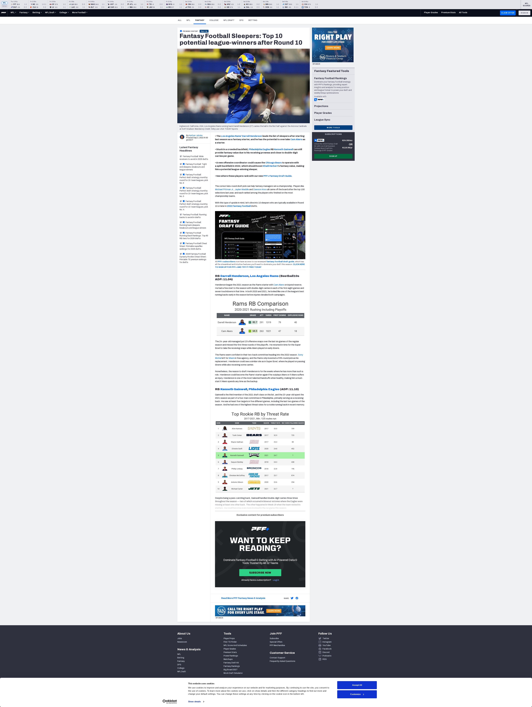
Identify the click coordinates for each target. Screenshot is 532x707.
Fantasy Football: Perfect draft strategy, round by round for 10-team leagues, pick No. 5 (194, 192)
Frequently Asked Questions (282, 661)
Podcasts (327, 656)
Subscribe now (260, 572)
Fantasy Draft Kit (231, 663)
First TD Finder (230, 642)
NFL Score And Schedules (235, 645)
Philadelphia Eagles (259, 149)
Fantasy (200, 20)
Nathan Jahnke (196, 135)
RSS (325, 659)
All (179, 20)
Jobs (179, 638)
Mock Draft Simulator (233, 673)
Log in (276, 580)
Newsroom (182, 642)
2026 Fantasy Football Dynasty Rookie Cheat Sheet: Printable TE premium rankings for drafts (193, 258)
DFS (241, 20)
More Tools (333, 128)
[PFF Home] (3, 13)
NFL (4, 3)
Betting (252, 20)
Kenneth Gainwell (283, 149)
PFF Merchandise (277, 645)
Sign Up (204, 31)
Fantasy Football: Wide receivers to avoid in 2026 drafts (194, 157)
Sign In (524, 13)
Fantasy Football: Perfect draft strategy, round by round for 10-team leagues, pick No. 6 (194, 179)
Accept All (357, 685)
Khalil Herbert (270, 166)
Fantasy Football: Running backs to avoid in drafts (193, 216)
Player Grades (230, 649)
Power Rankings (231, 656)
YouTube (327, 645)
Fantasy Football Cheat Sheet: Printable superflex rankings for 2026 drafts (193, 246)
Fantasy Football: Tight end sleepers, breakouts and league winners (193, 167)
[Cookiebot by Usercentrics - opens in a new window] (170, 702)
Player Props (229, 638)
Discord (326, 652)
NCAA (4, 6)
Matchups (228, 659)
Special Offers (276, 642)
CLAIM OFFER (507, 13)
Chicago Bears (273, 162)
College (213, 20)
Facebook (327, 649)
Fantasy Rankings (232, 666)
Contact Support (277, 658)
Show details (194, 701)
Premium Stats (230, 652)
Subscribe (274, 638)
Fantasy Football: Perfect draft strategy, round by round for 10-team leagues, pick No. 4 (194, 205)
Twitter (326, 638)
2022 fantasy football (239, 206)
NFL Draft (228, 20)
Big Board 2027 (230, 670)
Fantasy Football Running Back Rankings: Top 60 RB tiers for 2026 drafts (194, 236)
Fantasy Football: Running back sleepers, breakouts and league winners (193, 225)
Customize (355, 694)
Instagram (327, 642)
